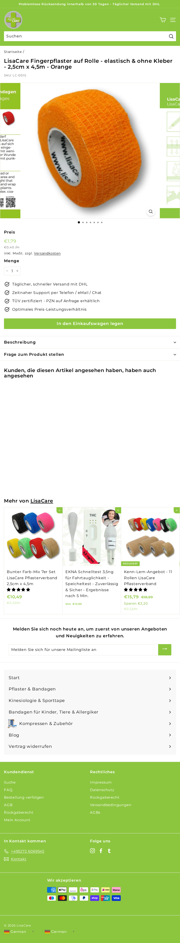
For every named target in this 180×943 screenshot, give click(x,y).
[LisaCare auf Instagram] (92, 850)
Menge (11, 260)
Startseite (13, 52)
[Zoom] (150, 211)
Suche (10, 782)
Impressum (101, 782)
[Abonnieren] (164, 649)
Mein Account (17, 820)
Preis (9, 232)
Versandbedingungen (110, 805)
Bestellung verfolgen (24, 797)
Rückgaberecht (18, 812)
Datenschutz (102, 790)
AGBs (95, 812)
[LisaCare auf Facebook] (100, 850)
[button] (19, 589)
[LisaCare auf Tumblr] (109, 850)
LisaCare (41, 501)
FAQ (8, 790)
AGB (8, 805)
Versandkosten (47, 253)
